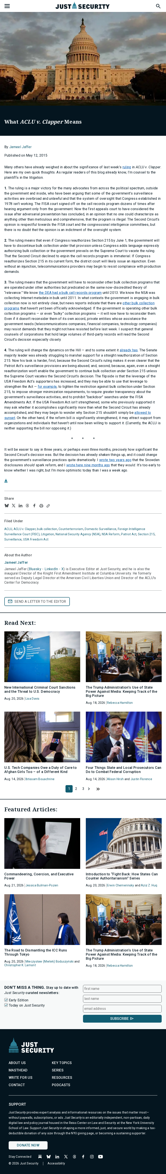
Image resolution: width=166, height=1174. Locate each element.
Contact (17, 1085)
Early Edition (18, 1000)
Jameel (16, 562)
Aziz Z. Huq (149, 885)
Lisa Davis (33, 698)
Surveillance (13, 539)
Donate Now (28, 1145)
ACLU (8, 529)
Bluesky (35, 569)
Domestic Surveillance (100, 529)
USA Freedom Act (35, 539)
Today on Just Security (27, 1005)
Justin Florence (141, 779)
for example (47, 387)
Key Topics (62, 1063)
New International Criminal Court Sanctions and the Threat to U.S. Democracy (39, 689)
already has (129, 350)
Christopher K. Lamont (20, 965)
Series (58, 1070)
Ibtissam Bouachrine (40, 779)
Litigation (47, 534)
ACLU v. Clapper (25, 529)
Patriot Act (128, 534)
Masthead (18, 1070)
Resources (62, 1078)
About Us (17, 1063)
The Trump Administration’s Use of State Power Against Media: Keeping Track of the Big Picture (121, 691)
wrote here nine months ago (88, 465)
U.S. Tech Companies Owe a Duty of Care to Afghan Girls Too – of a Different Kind (40, 770)
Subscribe (119, 1019)
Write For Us (20, 1078)
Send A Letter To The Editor (40, 601)
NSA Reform (111, 534)
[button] (158, 5)
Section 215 (146, 534)
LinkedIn (51, 569)
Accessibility (56, 1163)
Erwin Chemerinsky (120, 885)
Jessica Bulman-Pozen (42, 885)
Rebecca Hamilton (120, 702)
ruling (127, 167)
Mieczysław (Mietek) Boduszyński (50, 961)
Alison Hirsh (115, 779)
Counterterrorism (71, 529)
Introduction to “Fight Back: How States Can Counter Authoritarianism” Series (122, 876)
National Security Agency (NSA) (78, 534)
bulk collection (47, 529)
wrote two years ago (115, 460)
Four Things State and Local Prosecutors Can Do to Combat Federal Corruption (123, 770)
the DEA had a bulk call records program (70, 293)
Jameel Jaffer (20, 147)
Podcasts (61, 1085)
